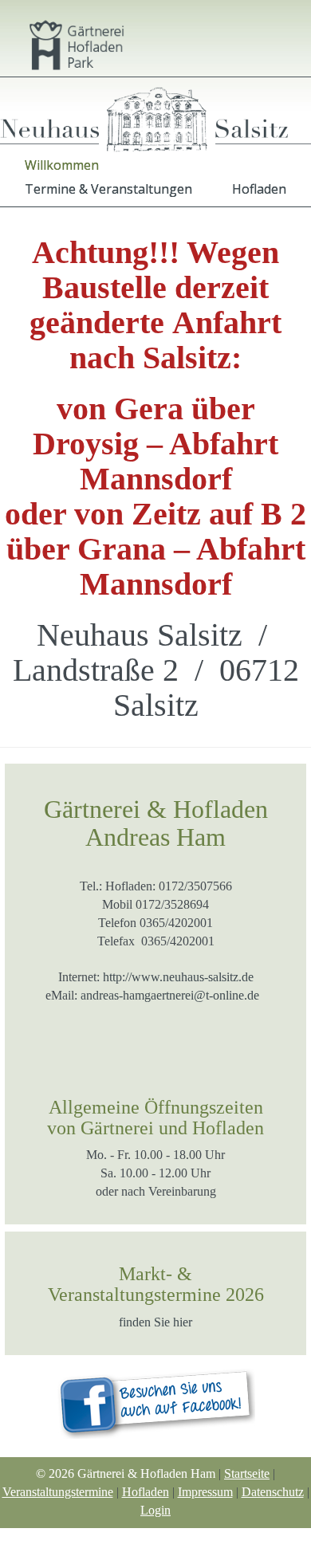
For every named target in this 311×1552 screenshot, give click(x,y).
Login (155, 1510)
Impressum (205, 1492)
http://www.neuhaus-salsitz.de (178, 977)
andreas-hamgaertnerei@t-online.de (170, 995)
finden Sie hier (155, 1322)
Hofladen (145, 1492)
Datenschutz (273, 1492)
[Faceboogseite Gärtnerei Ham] (155, 1398)
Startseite (247, 1473)
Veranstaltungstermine (57, 1492)
